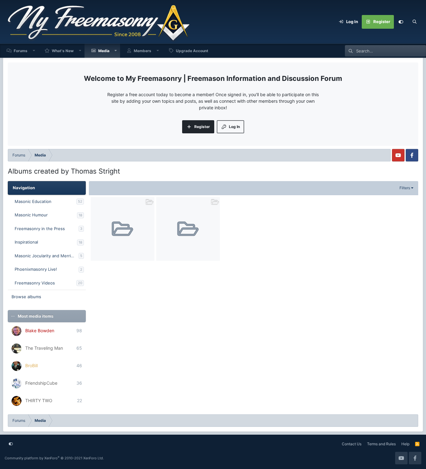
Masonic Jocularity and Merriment (47, 255)
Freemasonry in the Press (40, 228)
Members (142, 50)
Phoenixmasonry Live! (36, 269)
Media (103, 50)
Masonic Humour (31, 214)
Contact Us (351, 444)
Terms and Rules (381, 444)
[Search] (414, 22)
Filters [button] (404, 187)
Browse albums (26, 296)
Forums (20, 50)
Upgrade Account (192, 50)
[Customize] (401, 22)
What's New (63, 50)
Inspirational (26, 241)
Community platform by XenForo (54, 458)
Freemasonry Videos (35, 282)
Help (405, 444)
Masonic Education (33, 201)
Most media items (35, 315)
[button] (34, 51)
